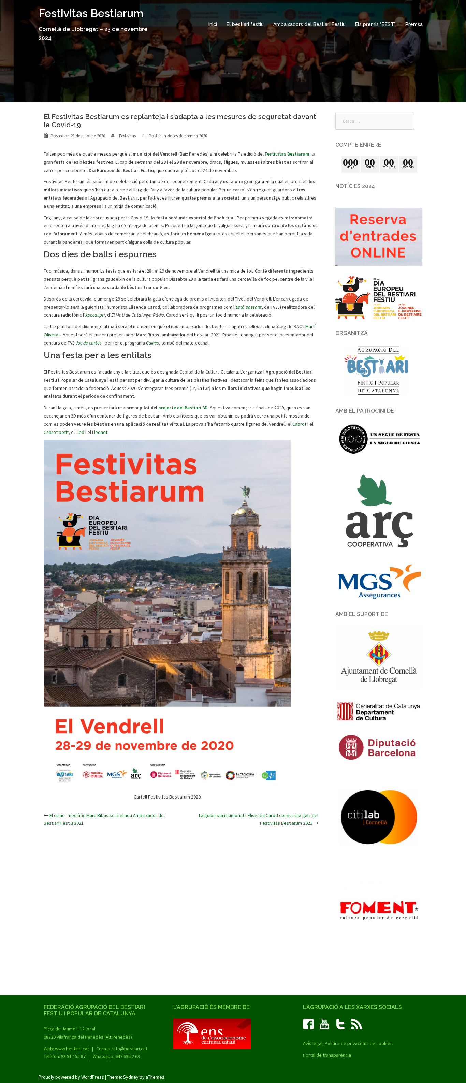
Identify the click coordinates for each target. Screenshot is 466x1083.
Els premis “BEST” (375, 24)
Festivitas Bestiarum (91, 13)
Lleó (80, 432)
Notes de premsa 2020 (187, 136)
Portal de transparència (327, 1055)
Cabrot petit (56, 432)
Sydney (131, 1077)
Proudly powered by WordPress (71, 1077)
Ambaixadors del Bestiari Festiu (309, 24)
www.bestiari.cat (72, 1048)
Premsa (414, 24)
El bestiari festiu (245, 24)
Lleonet (99, 432)
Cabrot (299, 424)
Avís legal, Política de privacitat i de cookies (348, 1043)
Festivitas (127, 136)
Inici (212, 24)
